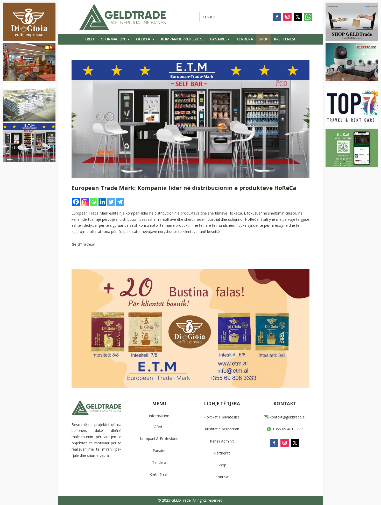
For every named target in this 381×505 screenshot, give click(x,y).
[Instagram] (85, 202)
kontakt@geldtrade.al (287, 417)
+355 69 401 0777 (287, 428)
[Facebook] (76, 202)
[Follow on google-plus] (308, 17)
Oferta (143, 39)
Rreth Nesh (285, 39)
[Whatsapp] (93, 202)
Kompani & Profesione (182, 39)
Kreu (89, 39)
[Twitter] (111, 202)
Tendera (244, 39)
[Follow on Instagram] (287, 17)
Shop (263, 39)
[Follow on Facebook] (277, 17)
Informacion (112, 39)
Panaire (217, 39)
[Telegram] (120, 202)
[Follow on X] (298, 17)
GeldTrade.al (83, 244)
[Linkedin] (102, 202)
